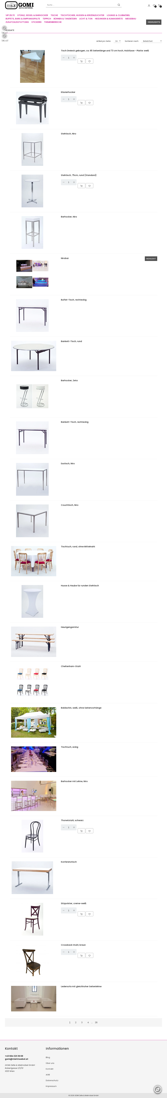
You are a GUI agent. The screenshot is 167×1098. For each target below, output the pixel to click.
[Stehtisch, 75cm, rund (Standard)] (32, 208)
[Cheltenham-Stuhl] (32, 699)
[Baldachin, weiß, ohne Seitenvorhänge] (34, 738)
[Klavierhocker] (32, 125)
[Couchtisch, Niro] (32, 537)
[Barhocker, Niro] (32, 249)
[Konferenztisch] (32, 894)
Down (63, 58)
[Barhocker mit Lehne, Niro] (34, 811)
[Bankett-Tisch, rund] (34, 371)
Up (74, 58)
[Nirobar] (32, 291)
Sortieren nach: (132, 41)
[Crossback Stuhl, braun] (32, 977)
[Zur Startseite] (20, 9)
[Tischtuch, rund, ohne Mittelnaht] (34, 576)
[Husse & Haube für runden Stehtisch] (32, 618)
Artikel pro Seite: (103, 41)
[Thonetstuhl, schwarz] (32, 853)
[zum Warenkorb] (81, 61)
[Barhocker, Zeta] (32, 413)
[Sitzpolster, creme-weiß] (32, 936)
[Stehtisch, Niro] (32, 166)
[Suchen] (119, 4)
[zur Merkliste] (89, 61)
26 (96, 1022)
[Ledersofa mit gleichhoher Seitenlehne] (34, 1012)
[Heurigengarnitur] (34, 657)
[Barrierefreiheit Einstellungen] (158, 1087)
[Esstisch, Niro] (32, 496)
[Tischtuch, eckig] (34, 772)
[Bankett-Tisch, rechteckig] (32, 454)
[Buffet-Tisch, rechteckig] (32, 332)
